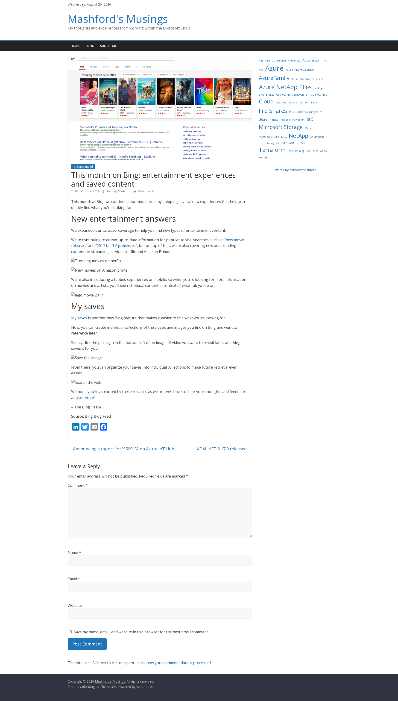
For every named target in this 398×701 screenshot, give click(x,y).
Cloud (266, 101)
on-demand (317, 136)
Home (75, 46)
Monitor (310, 128)
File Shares (273, 110)
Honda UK (298, 119)
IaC (310, 119)
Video (323, 151)
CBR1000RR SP (300, 94)
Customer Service (286, 102)
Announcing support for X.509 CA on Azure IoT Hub (121, 449)
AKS (268, 60)
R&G (261, 143)
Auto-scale (294, 60)
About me (108, 46)
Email (74, 578)
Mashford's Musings (118, 19)
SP (297, 143)
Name (74, 552)
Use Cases (312, 151)
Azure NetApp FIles (285, 87)
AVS (261, 69)
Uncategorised (83, 167)
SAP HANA (288, 143)
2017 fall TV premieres (116, 245)
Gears (263, 119)
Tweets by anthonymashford (294, 170)
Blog (90, 46)
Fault (314, 102)
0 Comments (146, 191)
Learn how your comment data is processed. (173, 662)
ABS (261, 60)
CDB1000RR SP (319, 94)
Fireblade (296, 111)
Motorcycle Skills (269, 136)
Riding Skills (273, 143)
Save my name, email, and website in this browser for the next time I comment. (141, 631)
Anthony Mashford (118, 191)
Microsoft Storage (281, 127)
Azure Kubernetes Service (308, 79)
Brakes (270, 94)
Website (75, 605)
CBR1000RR (283, 94)
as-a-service (279, 60)
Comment (78, 485)
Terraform (272, 149)
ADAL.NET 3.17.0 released (224, 449)
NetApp (298, 135)
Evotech (304, 102)
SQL (303, 143)
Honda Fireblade (280, 119)
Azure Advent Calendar (300, 69)
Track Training (296, 151)
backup (318, 88)
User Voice (85, 397)
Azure (274, 68)
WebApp (264, 157)
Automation (311, 60)
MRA (284, 136)
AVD (325, 60)
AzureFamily (274, 78)
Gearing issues (313, 112)
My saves (79, 317)
